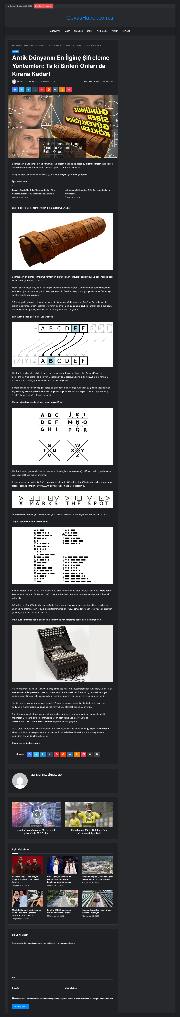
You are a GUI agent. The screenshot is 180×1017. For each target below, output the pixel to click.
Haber (67, 31)
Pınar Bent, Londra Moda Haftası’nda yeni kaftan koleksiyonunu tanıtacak (59, 879)
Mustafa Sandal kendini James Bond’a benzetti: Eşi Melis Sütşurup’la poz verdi (26, 913)
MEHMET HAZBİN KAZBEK (28, 82)
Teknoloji (102, 31)
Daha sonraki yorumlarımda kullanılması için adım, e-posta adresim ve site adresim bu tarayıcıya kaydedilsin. (63, 998)
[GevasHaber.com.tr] (90, 17)
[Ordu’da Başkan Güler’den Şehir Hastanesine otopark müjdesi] (97, 865)
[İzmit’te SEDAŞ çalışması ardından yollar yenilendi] (62, 898)
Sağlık (90, 31)
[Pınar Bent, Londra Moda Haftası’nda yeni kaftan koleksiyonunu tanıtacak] (62, 865)
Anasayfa (55, 31)
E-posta (16, 988)
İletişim (126, 31)
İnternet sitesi (71, 988)
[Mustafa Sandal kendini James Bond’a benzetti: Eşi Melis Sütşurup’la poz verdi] (27, 898)
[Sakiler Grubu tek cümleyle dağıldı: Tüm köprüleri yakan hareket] (27, 865)
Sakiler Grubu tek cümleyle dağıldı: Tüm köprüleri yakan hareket (25, 879)
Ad (14, 977)
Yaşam (115, 31)
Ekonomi (78, 31)
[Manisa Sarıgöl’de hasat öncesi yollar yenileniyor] (97, 898)
